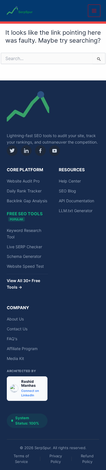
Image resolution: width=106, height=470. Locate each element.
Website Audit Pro (23, 181)
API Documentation (76, 200)
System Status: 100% (27, 421)
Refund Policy (87, 459)
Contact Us (17, 328)
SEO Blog (67, 190)
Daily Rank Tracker (24, 190)
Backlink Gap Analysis (27, 200)
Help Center (70, 181)
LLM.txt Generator (75, 210)
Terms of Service (21, 459)
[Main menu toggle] (94, 11)
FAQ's (12, 338)
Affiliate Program (22, 348)
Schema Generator (24, 256)
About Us (15, 319)
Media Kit (15, 358)
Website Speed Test (25, 266)
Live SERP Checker (24, 246)
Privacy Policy (55, 459)
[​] (12, 150)
